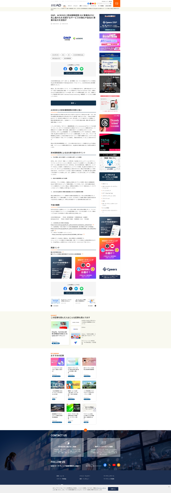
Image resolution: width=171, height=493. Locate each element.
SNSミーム (105, 184)
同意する (113, 489)
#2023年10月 (55, 55)
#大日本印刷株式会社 (78, 55)
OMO (103, 201)
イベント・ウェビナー (85, 476)
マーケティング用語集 (109, 479)
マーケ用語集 (101, 5)
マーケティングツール (109, 476)
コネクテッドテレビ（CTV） (109, 196)
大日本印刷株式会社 (56, 252)
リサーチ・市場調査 (61, 479)
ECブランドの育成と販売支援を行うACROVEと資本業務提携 (66, 254)
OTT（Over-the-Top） (108, 193)
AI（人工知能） (106, 208)
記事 (64, 5)
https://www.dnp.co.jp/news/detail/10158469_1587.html (67, 234)
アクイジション (106, 198)
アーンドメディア (106, 190)
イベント (75, 5)
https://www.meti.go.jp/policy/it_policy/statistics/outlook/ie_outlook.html (71, 225)
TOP (52, 8)
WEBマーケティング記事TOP (59, 8)
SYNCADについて (105, 1)
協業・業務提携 (70, 8)
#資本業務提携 (67, 58)
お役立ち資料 (108, 5)
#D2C (63, 55)
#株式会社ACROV (56, 58)
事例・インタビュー (84, 5)
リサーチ (70, 5)
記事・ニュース (60, 476)
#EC (69, 55)
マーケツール (93, 5)
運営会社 (110, 1)
